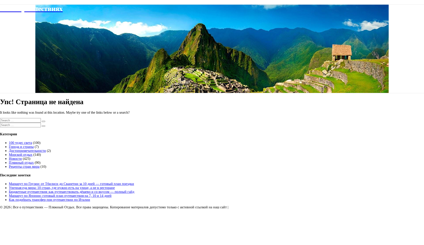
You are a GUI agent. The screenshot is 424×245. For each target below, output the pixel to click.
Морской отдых (20, 154)
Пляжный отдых (21, 162)
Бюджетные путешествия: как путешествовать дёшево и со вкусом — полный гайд (71, 192)
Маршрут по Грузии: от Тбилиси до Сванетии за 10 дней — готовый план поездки (71, 184)
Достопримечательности (27, 151)
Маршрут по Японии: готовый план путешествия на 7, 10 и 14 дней (60, 196)
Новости (15, 158)
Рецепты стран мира (24, 166)
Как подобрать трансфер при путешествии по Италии (49, 200)
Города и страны (21, 147)
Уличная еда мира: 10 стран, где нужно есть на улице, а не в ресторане (62, 188)
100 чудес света (20, 143)
